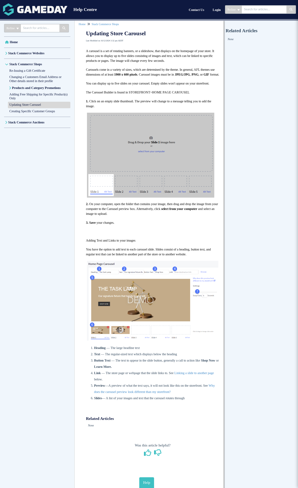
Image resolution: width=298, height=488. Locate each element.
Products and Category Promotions (36, 88)
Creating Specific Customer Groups (32, 111)
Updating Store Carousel (25, 104)
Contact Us (196, 10)
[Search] (291, 9)
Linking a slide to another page (194, 373)
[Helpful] (148, 454)
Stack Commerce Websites (26, 53)
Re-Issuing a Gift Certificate (27, 70)
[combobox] (264, 9)
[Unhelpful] (157, 454)
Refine (232, 9)
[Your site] (35, 5)
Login (217, 10)
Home (14, 42)
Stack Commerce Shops (25, 64)
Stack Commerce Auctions (26, 122)
